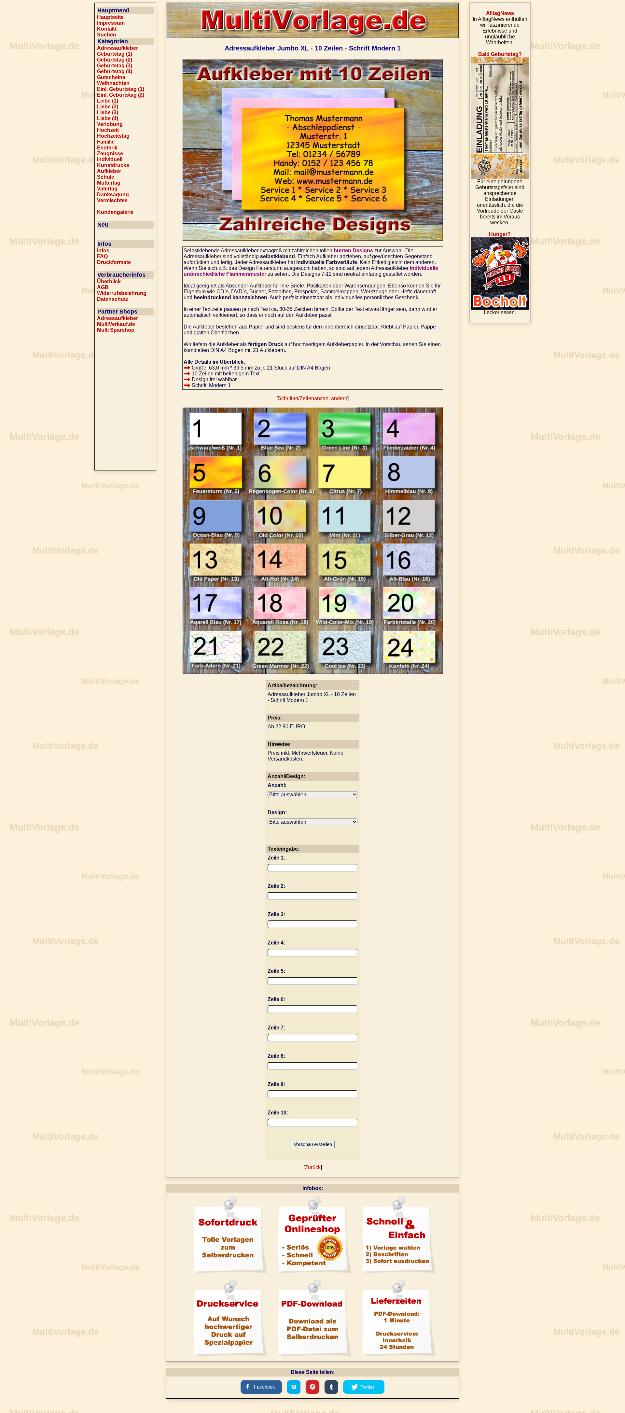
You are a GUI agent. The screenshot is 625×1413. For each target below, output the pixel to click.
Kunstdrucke (113, 165)
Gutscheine (111, 77)
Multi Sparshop (115, 330)
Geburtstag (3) (114, 65)
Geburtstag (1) (114, 54)
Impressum (111, 23)
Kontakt (107, 29)
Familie (106, 142)
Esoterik (107, 147)
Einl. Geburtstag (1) (120, 89)
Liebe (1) (107, 101)
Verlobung (110, 124)
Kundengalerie (115, 212)
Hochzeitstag (113, 136)
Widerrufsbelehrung (121, 293)
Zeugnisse (110, 153)
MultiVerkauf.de (116, 324)
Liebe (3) (107, 112)
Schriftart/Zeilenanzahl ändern (312, 398)
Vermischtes (112, 200)
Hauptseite (110, 17)
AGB (103, 287)
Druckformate (114, 262)
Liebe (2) (107, 106)
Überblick (109, 281)
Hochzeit (108, 130)
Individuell (109, 159)
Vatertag (107, 188)
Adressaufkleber (117, 48)
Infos (103, 250)
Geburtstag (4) (114, 71)
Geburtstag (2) (114, 60)
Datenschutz (112, 299)
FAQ (102, 256)
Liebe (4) (107, 118)
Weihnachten (113, 83)
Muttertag (108, 183)
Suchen (106, 34)
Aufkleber (109, 171)
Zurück (313, 1167)
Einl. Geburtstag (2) (120, 95)
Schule (105, 177)
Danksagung (113, 194)
